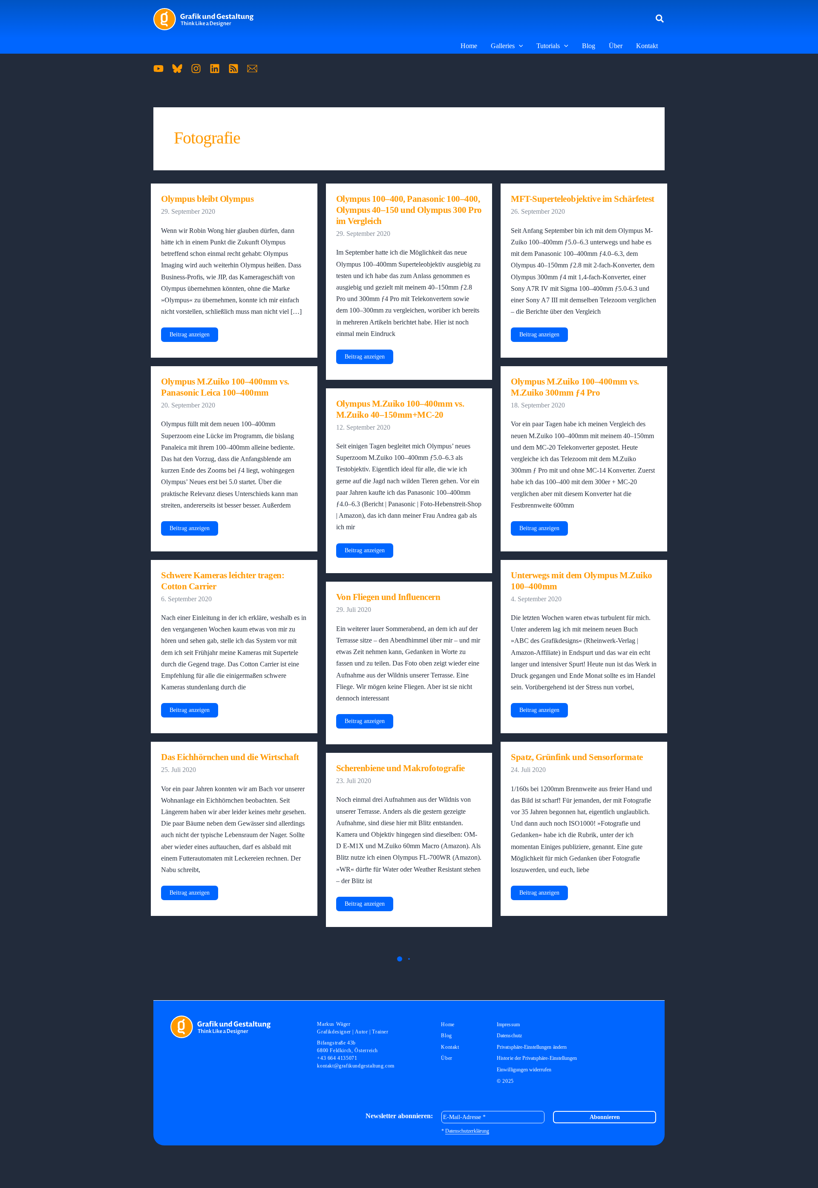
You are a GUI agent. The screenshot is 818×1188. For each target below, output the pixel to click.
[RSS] (233, 68)
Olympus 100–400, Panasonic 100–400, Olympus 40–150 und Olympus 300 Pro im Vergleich (409, 210)
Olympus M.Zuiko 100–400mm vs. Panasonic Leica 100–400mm (225, 387)
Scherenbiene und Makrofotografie (400, 768)
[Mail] (252, 68)
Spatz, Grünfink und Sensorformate (577, 757)
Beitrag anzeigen (189, 336)
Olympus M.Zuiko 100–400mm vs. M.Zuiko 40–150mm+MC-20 (400, 409)
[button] (660, 19)
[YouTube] (158, 68)
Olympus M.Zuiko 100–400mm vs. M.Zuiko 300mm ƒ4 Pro (575, 387)
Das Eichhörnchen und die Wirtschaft (230, 757)
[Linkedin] (215, 68)
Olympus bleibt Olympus (207, 199)
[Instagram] (196, 68)
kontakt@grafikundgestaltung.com (356, 1066)
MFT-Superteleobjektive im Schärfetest (582, 199)
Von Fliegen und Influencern (388, 597)
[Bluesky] (177, 68)
